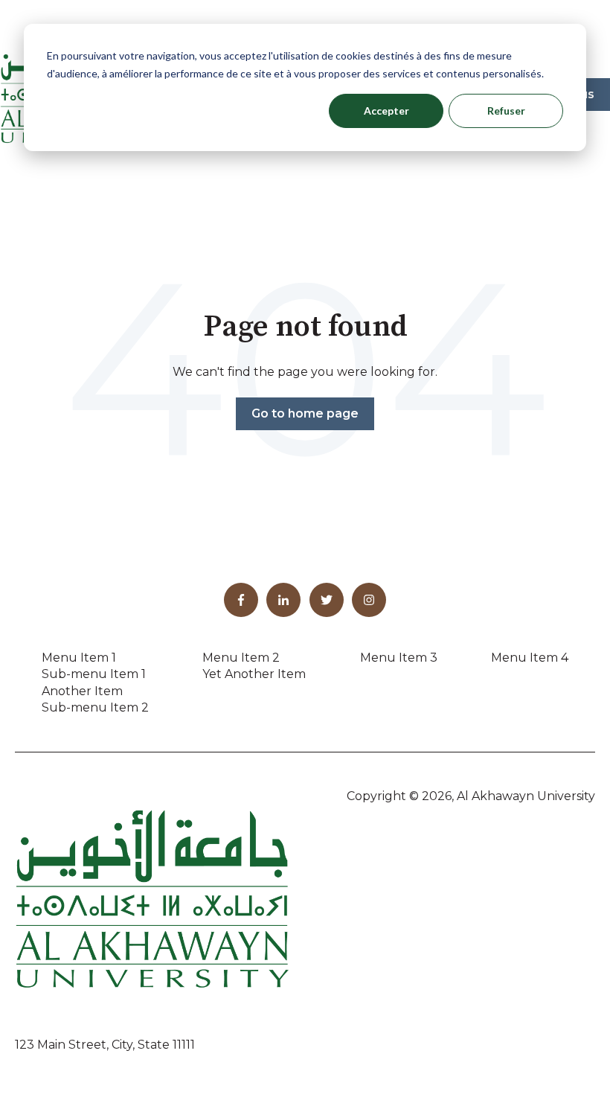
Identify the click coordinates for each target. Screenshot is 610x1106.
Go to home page (305, 413)
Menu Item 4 (529, 658)
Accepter (386, 110)
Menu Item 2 (241, 658)
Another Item (82, 691)
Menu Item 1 (79, 658)
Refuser (506, 110)
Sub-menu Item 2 (95, 707)
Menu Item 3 (398, 658)
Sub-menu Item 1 (94, 674)
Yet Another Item (254, 674)
